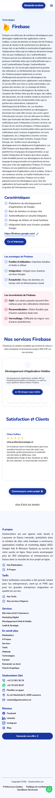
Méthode (6, 651)
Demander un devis (11, 664)
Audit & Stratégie (10, 625)
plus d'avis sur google (27, 504)
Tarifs (4, 647)
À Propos (6, 639)
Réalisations (8, 635)
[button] (51, 5)
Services (6, 643)
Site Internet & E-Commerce (15, 613)
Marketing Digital (10, 617)
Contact (5, 659)
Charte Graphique (10, 668)
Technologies (8, 655)
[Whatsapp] (49, 789)
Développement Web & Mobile (16, 621)
